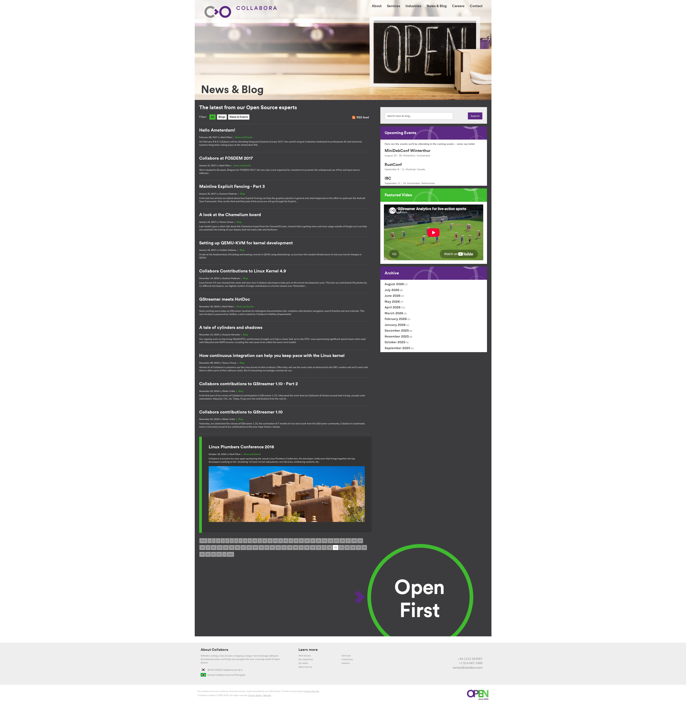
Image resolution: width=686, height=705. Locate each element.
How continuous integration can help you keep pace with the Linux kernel (272, 356)
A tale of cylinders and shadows (230, 328)
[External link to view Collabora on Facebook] (471, 651)
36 (237, 547)
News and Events (243, 137)
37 (243, 547)
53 (335, 547)
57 (358, 547)
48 (306, 547)
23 (324, 540)
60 (208, 554)
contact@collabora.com (468, 668)
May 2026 (392, 302)
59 (202, 554)
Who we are (305, 655)
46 (295, 547)
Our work (303, 663)
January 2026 (395, 325)
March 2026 (394, 313)
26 (342, 540)
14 (275, 540)
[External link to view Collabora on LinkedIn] (441, 651)
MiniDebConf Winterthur (408, 151)
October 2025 (395, 342)
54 (341, 547)
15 (281, 540)
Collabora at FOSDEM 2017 (226, 158)
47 (301, 547)
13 (270, 540)
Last (230, 554)
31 (208, 547)
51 (324, 547)
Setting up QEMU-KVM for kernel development (246, 243)
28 (354, 540)
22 (318, 540)
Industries (347, 659)
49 (312, 547)
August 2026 (394, 284)
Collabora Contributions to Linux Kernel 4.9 (242, 271)
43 (278, 547)
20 (307, 540)
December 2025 (397, 330)
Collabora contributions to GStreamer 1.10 (241, 412)
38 (249, 547)
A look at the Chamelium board (230, 215)
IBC (388, 178)
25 (336, 540)
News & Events (239, 117)
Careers (346, 663)
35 (231, 547)
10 (255, 540)
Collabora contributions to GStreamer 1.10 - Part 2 (248, 384)
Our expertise (306, 659)
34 (225, 547)
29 (360, 540)
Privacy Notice (255, 695)
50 (318, 547)
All (212, 117)
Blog (242, 193)
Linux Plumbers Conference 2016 (241, 447)
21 (313, 540)
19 (301, 540)
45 (290, 547)
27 (348, 540)
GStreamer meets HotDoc (224, 299)
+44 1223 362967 (470, 659)
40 (261, 547)
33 (219, 547)
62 (219, 554)
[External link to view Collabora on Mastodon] (456, 651)
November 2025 (397, 336)
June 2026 (393, 296)
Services (346, 655)
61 (214, 554)
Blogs (221, 117)
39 (255, 547)
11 (259, 540)
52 (329, 547)
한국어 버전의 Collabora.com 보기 (225, 670)
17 (291, 540)
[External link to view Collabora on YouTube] (449, 651)
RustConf (393, 165)
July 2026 (392, 290)
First (203, 540)
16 (286, 540)
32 (213, 547)
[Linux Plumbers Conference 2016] (287, 521)
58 (364, 547)
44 (284, 547)
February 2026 (396, 319)
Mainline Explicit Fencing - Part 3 (232, 186)
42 (272, 547)
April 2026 (393, 307)
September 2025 (397, 348)
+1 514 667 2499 (471, 663)
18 (296, 540)
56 (353, 547)
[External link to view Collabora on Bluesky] (464, 651)
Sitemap (267, 695)
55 (347, 547)
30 (202, 547)
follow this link (311, 691)
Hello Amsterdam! (217, 130)
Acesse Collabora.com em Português (226, 675)
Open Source (305, 666)
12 (265, 540)
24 (330, 540)
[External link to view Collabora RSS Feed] (479, 651)
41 (267, 547)
